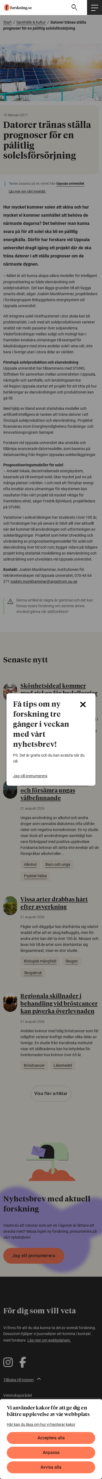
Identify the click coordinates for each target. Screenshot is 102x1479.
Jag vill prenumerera (30, 776)
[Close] (83, 704)
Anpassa (51, 1452)
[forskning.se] (16, 7)
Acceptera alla (51, 1437)
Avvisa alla (51, 1467)
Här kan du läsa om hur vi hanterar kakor (41, 1424)
